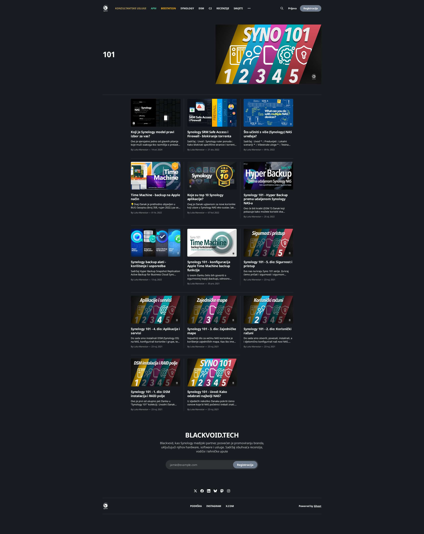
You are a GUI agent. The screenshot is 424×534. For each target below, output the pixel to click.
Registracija (310, 8)
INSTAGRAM (213, 506)
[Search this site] (282, 8)
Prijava (292, 8)
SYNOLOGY (187, 8)
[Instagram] (228, 491)
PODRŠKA (196, 506)
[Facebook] (202, 491)
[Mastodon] (222, 491)
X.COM (230, 506)
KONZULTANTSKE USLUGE (130, 8)
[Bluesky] (215, 491)
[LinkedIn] (208, 491)
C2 (210, 8)
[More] (249, 8)
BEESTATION (168, 8)
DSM (201, 8)
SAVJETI (238, 8)
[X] (195, 491)
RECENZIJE (222, 8)
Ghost (317, 506)
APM (153, 8)
